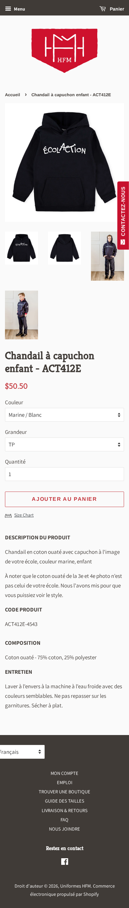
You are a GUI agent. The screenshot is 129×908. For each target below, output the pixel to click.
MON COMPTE (64, 773)
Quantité (15, 461)
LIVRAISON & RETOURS (65, 810)
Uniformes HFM (75, 886)
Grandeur (16, 432)
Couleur (14, 402)
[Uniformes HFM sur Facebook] (64, 863)
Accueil (12, 94)
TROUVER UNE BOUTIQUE (64, 791)
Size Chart (24, 515)
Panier (116, 9)
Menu (19, 9)
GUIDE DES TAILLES (64, 801)
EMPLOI (64, 782)
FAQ (64, 819)
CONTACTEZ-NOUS (123, 212)
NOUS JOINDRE (64, 829)
